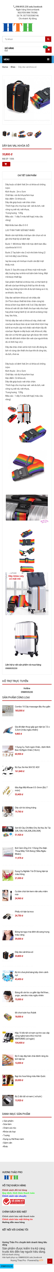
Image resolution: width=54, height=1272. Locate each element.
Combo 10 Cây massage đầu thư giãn (32, 706)
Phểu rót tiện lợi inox (24, 911)
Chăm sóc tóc (9, 1128)
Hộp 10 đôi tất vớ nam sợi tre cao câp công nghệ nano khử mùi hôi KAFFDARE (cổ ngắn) (32, 1036)
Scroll (49, 1261)
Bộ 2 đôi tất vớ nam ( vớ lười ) (28, 1096)
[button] (27, 59)
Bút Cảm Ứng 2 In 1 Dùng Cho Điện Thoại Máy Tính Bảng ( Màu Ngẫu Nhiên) (31, 851)
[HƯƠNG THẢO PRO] (18, 22)
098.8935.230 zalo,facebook (29, 6)
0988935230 (7, 1266)
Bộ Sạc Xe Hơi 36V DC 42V (27, 767)
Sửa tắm (7, 1124)
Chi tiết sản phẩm (27, 175)
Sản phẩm (7, 1121)
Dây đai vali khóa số (24, 952)
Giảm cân (7, 1143)
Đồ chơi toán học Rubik (25, 1012)
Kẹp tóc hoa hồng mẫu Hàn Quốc (30, 1076)
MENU (6, 59)
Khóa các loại (9, 1131)
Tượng (6, 1135)
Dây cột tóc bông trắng (25, 807)
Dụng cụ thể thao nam (13, 1139)
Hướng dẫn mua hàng (13, 1222)
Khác (13, 67)
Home (5, 67)
